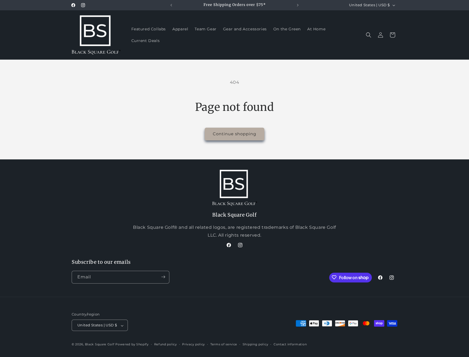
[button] (369, 35)
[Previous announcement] (171, 5)
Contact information (290, 344)
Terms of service (223, 344)
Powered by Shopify (132, 344)
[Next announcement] (298, 5)
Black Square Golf (100, 344)
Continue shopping (234, 133)
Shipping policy (255, 344)
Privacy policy (193, 344)
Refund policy (165, 344)
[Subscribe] (163, 277)
